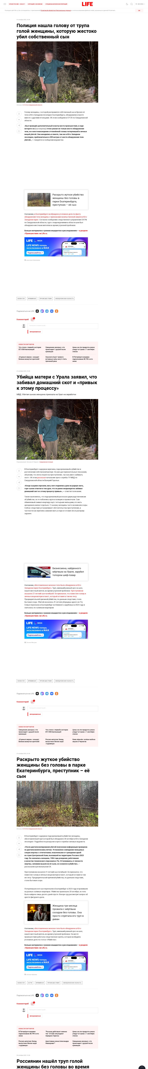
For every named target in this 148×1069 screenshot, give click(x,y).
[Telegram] (47, 311)
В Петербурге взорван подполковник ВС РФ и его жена (82, 359)
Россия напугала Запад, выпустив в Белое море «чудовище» (55, 741)
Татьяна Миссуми (31, 642)
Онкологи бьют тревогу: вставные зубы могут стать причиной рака (56, 359)
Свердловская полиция (46, 462)
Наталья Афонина (31, 1017)
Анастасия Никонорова (33, 260)
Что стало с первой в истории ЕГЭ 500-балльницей (30, 348)
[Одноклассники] (57, 311)
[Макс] (42, 311)
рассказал (41, 477)
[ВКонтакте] (52, 311)
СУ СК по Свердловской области (32, 105)
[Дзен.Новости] (37, 311)
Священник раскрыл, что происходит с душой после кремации (56, 349)
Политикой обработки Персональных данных (56, 10)
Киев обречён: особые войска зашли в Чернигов (83, 740)
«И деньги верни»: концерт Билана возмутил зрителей (29, 358)
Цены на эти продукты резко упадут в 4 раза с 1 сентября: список (83, 349)
